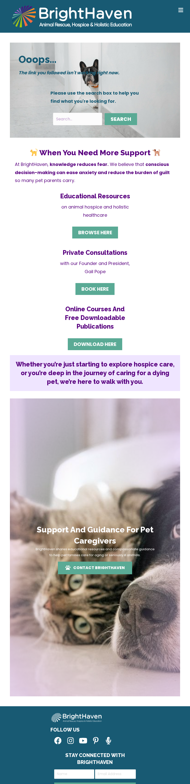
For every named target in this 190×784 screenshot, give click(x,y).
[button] (121, 119)
